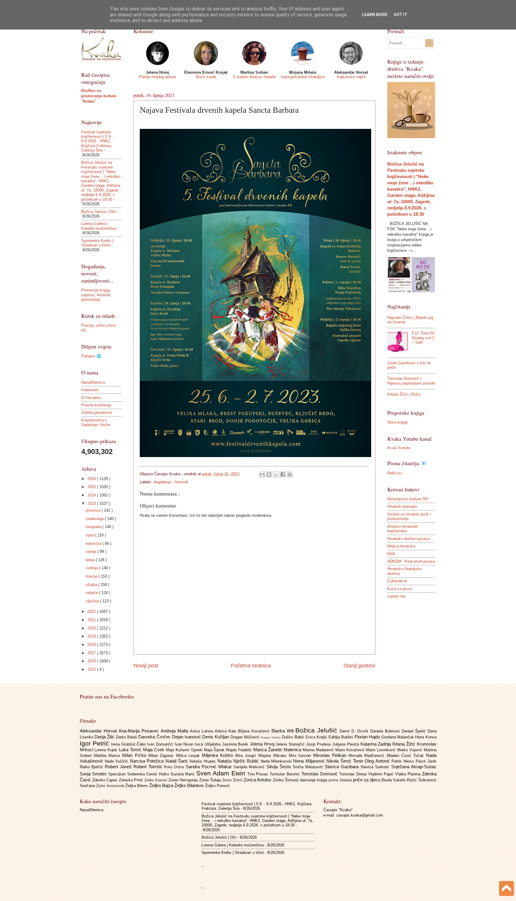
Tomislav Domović (320, 773)
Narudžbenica (93, 382)
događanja (162, 482)
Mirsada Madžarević (367, 755)
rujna (90, 535)
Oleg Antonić (378, 760)
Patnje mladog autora (157, 77)
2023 (92, 503)
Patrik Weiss (403, 761)
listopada (94, 526)
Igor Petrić (95, 743)
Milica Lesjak (189, 755)
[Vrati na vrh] (506, 889)
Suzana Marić (183, 774)
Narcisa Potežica (147, 760)
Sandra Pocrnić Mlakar (209, 766)
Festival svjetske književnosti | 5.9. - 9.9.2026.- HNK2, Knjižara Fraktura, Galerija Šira (97, 141)
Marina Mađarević (319, 750)
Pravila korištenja (96, 405)
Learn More (375, 14)
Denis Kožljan (216, 736)
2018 (92, 644)
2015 (92, 669)
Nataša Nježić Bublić (238, 760)
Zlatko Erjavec (156, 780)
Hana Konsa (425, 737)
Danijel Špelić (415, 731)
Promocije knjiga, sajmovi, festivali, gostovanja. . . (96, 295)
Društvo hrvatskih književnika (402, 528)
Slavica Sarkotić (375, 767)
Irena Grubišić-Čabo (129, 744)
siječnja (93, 601)
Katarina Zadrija (376, 743)
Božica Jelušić (317, 730)
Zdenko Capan (105, 780)
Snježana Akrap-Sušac (414, 766)
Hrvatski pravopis (402, 506)
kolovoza (94, 543)
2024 (92, 495)
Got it (400, 14)
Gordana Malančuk (398, 737)
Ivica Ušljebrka (208, 744)
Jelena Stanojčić (291, 744)
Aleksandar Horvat (99, 730)
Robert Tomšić (148, 766)
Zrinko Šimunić (286, 780)
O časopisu (91, 397)
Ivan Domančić (160, 744)
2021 (92, 620)
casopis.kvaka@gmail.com (359, 815)
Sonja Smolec (94, 773)
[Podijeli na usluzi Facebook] (283, 474)
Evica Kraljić (316, 737)
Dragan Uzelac (271, 737)
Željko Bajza (161, 785)
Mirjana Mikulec (273, 755)
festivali (181, 482)
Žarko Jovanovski (110, 786)
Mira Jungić (247, 755)
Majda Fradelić (239, 750)
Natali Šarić (177, 760)
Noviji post (145, 666)
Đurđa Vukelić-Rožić (400, 780)
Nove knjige (397, 422)
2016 (92, 661)
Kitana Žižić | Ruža (403, 394)
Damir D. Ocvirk (355, 731)
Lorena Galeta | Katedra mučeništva (98, 225)
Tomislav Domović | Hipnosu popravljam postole (411, 380)
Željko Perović (217, 785)
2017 (92, 653)
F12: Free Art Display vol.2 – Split (423, 338)
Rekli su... (396, 473)
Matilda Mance (108, 755)
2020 (92, 628)
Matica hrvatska (401, 546)
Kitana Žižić (404, 743)
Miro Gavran (301, 755)
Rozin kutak (206, 77)
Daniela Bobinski (386, 731)
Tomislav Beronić (285, 774)
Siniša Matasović (309, 767)
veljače (92, 592)
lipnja (91, 560)
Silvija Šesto (279, 766)
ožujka (92, 584)
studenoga (95, 518)
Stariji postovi (359, 666)
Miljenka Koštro (218, 755)
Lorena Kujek (106, 750)
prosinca (94, 510)
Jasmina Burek (236, 744)
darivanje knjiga (314, 780)
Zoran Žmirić (233, 780)
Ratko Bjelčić (92, 767)
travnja (92, 576)
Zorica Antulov (258, 779)
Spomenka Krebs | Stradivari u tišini (97, 242)
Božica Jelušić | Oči (98, 211)
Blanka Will (283, 730)
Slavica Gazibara (342, 766)
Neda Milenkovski (277, 761)
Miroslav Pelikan (331, 755)
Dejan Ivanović (187, 736)
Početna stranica (251, 666)
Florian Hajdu (367, 736)
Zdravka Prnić (132, 780)
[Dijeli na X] (276, 474)
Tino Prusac (258, 774)
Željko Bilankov (189, 785)
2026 (92, 478)
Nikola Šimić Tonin (345, 760)
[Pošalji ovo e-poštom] (262, 474)
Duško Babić (293, 737)
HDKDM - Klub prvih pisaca (411, 561)
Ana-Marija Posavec (140, 730)
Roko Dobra (175, 767)
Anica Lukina (202, 731)
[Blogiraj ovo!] (269, 474)
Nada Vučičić (117, 761)
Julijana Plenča (346, 744)
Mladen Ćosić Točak (406, 755)
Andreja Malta (175, 730)
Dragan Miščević (246, 737)
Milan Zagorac (162, 755)
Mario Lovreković (381, 750)
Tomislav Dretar (353, 774)
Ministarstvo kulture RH (407, 499)
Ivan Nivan (185, 744)
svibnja (92, 568)
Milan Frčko (135, 755)
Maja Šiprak (215, 750)
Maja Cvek (154, 749)
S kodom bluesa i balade (254, 77)
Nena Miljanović (309, 760)
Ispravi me (396, 596)
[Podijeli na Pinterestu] (290, 474)
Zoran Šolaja (210, 780)
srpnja (91, 551)
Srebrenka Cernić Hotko (149, 774)
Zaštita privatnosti (96, 412)
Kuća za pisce (399, 589)
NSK (391, 554)
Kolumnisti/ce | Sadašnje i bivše (95, 422)
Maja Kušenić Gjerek (185, 750)
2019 (92, 636)
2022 (92, 611)
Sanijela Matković (250, 767)
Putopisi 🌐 (91, 356)
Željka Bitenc (137, 785)
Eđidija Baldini (341, 737)
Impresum (90, 390)
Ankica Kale (226, 731)
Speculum (117, 774)
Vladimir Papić (381, 774)
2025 (92, 487)
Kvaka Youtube (399, 447)
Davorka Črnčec (155, 736)
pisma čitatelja (340, 780)
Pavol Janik (426, 761)
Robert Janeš (119, 766)
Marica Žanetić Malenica (278, 749)
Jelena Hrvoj (263, 743)
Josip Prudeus (319, 744)
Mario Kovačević (350, 750)
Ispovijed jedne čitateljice (303, 77)
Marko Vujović (410, 750)
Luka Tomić (131, 749)
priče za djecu (367, 779)
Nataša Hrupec (203, 761)
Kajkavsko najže (351, 77)
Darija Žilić (105, 736)
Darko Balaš (127, 737)
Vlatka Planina (408, 774)
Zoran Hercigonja (183, 780)
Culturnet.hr (397, 581)
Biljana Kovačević (254, 731)
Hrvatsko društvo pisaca (408, 538)
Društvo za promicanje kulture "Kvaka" (98, 96)
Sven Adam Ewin (221, 773)
